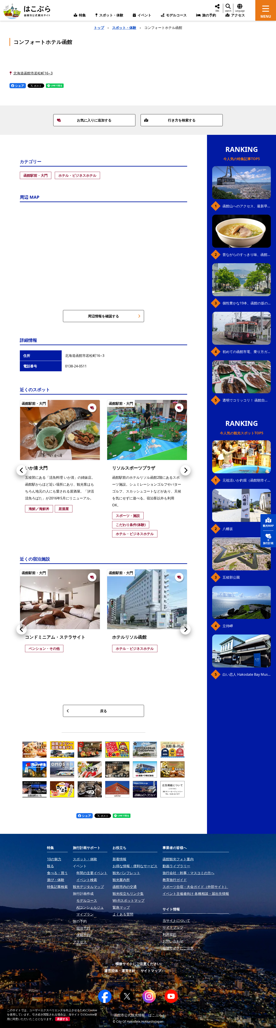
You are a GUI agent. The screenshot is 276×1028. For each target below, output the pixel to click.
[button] (21, 470)
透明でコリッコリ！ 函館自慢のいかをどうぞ (247, 400)
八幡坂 (228, 528)
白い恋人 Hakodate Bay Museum (247, 674)
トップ (99, 27)
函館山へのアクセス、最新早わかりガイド (247, 206)
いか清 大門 (36, 468)
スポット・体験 (124, 27)
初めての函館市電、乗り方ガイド (247, 351)
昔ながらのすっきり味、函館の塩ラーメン (247, 254)
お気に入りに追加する (94, 120)
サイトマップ (151, 970)
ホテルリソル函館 (129, 637)
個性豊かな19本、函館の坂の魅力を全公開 (247, 303)
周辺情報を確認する (103, 316)
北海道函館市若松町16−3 (33, 73)
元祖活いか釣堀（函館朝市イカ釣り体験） (247, 480)
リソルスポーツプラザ (133, 468)
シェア (19, 85)
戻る (103, 710)
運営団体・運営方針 (119, 970)
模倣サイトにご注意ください (138, 963)
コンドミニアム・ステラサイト (55, 637)
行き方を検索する (182, 120)
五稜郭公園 (231, 577)
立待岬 (228, 625)
